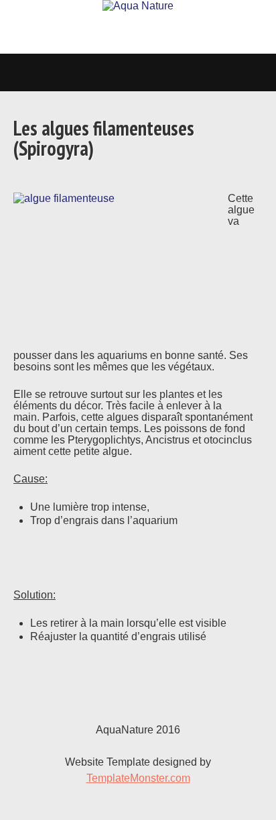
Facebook (253, 796)
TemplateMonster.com (138, 778)
